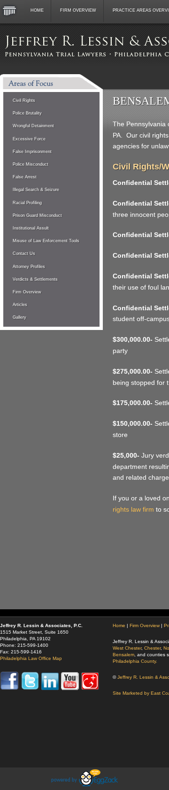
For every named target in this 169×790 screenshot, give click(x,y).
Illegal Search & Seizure (36, 189)
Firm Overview (78, 10)
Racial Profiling (27, 202)
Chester (152, 648)
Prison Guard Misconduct (37, 215)
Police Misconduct (30, 164)
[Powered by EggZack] (84, 784)
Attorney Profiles (29, 266)
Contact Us (24, 253)
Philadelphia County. (135, 661)
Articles (20, 304)
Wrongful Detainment (33, 125)
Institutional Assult (31, 228)
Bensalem (123, 654)
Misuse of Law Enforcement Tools (46, 240)
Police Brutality (27, 113)
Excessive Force (29, 139)
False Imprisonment (32, 151)
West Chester (127, 648)
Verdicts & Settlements (35, 279)
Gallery (19, 317)
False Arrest (25, 177)
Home (37, 10)
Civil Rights (24, 100)
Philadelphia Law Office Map (31, 658)
